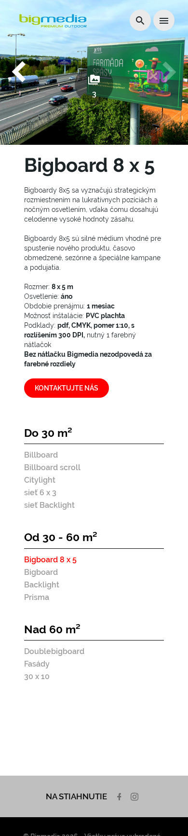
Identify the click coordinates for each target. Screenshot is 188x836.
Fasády (37, 664)
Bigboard (41, 572)
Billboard (41, 455)
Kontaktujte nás (66, 388)
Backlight (41, 584)
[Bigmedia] (53, 21)
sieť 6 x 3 (40, 492)
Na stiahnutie (76, 796)
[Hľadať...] (140, 20)
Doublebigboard (54, 651)
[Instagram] (135, 796)
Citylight (39, 480)
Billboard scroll (52, 467)
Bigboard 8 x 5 (50, 559)
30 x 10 (37, 676)
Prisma (36, 597)
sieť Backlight (49, 505)
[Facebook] (120, 796)
